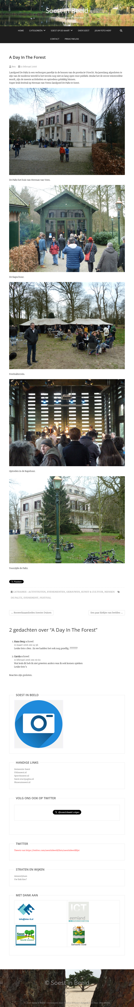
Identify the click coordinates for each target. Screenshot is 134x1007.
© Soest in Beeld (67, 982)
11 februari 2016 (28, 66)
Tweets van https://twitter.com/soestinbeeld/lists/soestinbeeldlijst (47, 850)
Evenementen (56, 591)
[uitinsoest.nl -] (26, 926)
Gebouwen (73, 591)
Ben (13, 66)
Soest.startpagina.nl (24, 779)
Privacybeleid (72, 39)
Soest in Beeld (67, 10)
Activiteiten (37, 591)
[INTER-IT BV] (26, 903)
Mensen (109, 591)
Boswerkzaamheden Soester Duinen (31, 612)
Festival (45, 597)
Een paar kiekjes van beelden (107, 612)
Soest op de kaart (60, 30)
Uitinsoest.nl (20, 772)
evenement (31, 597)
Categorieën (35, 30)
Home (21, 30)
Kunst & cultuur (92, 591)
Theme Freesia (71, 1003)
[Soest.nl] (78, 926)
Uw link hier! (20, 879)
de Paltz (16, 597)
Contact (54, 39)
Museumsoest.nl (22, 782)
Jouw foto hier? (103, 30)
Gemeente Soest (22, 769)
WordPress (105, 1003)
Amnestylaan (20, 876)
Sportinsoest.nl (21, 775)
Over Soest (83, 30)
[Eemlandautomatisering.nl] (78, 903)
